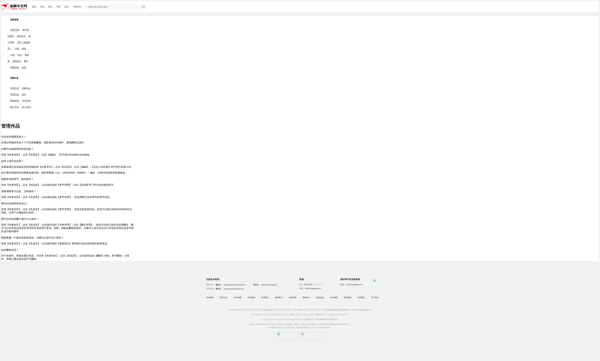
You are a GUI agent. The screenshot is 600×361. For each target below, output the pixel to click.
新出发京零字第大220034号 (240, 310)
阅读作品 (21, 36)
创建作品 (26, 88)
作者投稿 (210, 297)
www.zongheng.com (280, 319)
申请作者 (14, 88)
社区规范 (334, 297)
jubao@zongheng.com (354, 284)
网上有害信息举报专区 (361, 310)
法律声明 (292, 297)
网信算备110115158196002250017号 (332, 314)
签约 (24, 94)
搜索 (143, 6)
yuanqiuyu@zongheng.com (234, 289)
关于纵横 (237, 297)
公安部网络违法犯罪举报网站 (336, 310)
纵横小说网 (254, 324)
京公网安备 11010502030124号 (307, 310)
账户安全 (14, 107)
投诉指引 (361, 297)
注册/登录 (15, 30)
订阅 (17, 49)
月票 (12, 55)
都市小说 (274, 324)
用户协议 (375, 297)
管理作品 (14, 94)
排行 (50, 7)
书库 (58, 7)
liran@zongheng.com (269, 285)
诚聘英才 (278, 297)
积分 (20, 55)
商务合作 (224, 297)
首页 (34, 7)
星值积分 (16, 61)
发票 (24, 67)
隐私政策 (320, 297)
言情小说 (282, 324)
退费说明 (14, 67)
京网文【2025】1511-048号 (301, 314)
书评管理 (26, 101)
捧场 (24, 49)
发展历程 (347, 297)
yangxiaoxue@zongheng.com (235, 285)
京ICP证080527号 (259, 314)
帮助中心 (306, 297)
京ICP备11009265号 (278, 314)
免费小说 (291, 324)
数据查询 (14, 101)
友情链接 (251, 297)
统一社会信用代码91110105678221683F (273, 310)
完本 (66, 7)
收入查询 (26, 107)
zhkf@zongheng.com (313, 288)
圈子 (26, 61)
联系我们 (265, 297)
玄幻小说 (266, 324)
